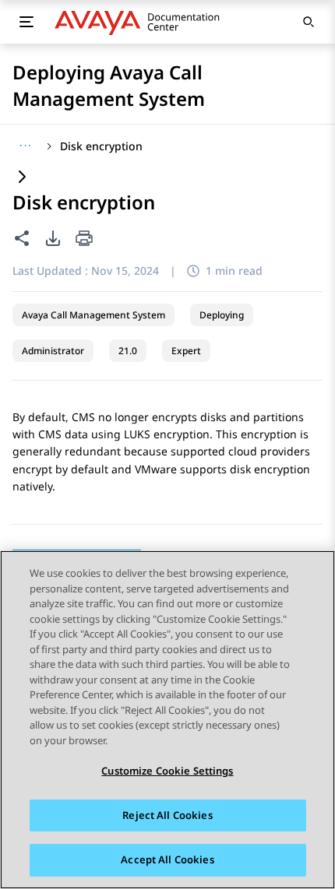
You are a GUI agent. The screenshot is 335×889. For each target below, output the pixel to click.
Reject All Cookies (167, 815)
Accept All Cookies (167, 859)
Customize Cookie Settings (167, 771)
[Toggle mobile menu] (26, 21)
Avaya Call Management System (93, 315)
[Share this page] (21, 238)
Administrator (53, 350)
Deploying (221, 315)
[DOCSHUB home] (141, 21)
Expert (186, 350)
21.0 (127, 350)
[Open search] (308, 21)
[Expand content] (21, 177)
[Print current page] (84, 239)
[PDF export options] (53, 238)
